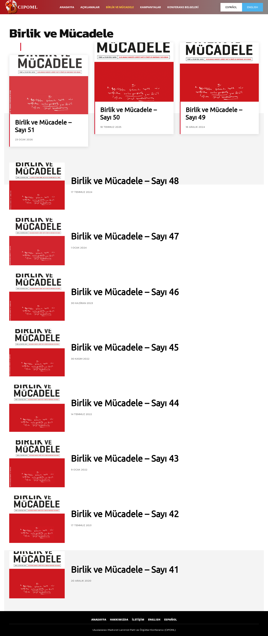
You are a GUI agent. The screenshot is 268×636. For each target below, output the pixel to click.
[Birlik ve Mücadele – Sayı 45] (37, 352)
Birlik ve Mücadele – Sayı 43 (125, 458)
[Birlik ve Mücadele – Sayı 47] (37, 241)
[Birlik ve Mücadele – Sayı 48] (37, 186)
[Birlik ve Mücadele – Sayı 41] (37, 574)
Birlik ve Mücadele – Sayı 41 (125, 569)
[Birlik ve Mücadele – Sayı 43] (37, 463)
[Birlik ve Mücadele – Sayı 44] (37, 408)
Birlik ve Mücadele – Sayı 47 (125, 236)
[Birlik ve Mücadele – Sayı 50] (133, 72)
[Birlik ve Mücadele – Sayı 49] (219, 72)
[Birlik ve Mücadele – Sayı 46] (37, 297)
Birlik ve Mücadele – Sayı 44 (125, 403)
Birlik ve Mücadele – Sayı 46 (125, 292)
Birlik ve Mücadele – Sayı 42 (125, 514)
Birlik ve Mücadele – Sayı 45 (125, 347)
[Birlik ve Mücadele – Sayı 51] (48, 84)
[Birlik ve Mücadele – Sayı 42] (37, 519)
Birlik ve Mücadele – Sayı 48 (125, 181)
